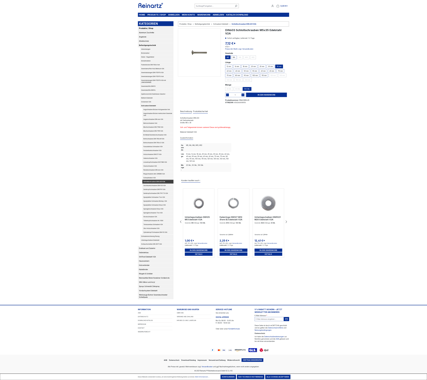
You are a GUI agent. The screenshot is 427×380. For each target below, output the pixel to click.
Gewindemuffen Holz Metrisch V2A (152, 68)
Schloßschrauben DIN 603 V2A (154, 181)
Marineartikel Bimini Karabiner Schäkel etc (154, 278)
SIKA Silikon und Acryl (147, 282)
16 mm (237, 66)
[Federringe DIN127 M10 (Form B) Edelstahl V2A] (233, 203)
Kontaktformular (234, 329)
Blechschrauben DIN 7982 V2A (153, 127)
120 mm (273, 75)
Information (144, 309)
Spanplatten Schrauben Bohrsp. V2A (155, 201)
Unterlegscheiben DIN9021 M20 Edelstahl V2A (268, 218)
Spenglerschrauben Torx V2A (153, 213)
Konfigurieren (228, 377)
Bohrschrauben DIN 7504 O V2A (153, 142)
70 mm (280, 71)
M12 (254, 57)
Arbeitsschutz (144, 41)
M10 (247, 57)
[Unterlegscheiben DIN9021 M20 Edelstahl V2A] (268, 203)
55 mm (254, 71)
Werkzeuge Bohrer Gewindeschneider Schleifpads (153, 296)
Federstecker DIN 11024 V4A (150, 65)
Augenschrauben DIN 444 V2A (153, 119)
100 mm (255, 75)
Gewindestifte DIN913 (148, 86)
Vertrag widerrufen (252, 360)
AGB (139, 313)
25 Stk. (230, 89)
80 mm (237, 75)
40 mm (229, 71)
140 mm (230, 80)
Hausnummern (144, 261)
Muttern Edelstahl (147, 98)
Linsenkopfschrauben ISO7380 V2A (155, 162)
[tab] (186, 111)
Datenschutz (143, 316)
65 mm (271, 71)
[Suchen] (236, 6)
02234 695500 (222, 317)
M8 (241, 57)
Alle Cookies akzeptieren (278, 377)
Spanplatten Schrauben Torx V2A (154, 197)
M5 (228, 57)
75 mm (229, 75)
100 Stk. (247, 89)
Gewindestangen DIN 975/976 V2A (152, 72)
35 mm (279, 66)
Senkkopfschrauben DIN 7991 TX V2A (155, 193)
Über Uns (180, 313)
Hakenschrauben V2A (150, 158)
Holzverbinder (144, 265)
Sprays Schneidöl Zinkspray (149, 286)
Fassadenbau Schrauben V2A (153, 146)
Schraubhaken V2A (149, 178)
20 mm (253, 66)
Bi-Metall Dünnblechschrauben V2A (154, 135)
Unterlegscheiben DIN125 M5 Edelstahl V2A (197, 218)
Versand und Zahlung (185, 316)
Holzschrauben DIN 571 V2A (152, 154)
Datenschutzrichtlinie (275, 328)
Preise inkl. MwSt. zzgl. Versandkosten (239, 49)
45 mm (237, 71)
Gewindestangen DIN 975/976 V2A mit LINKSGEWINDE (153, 81)
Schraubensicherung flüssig (150, 236)
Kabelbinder (143, 269)
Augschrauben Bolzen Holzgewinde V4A (156, 109)
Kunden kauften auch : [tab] (190, 180)
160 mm (248, 80)
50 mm (246, 71)
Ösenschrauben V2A (150, 166)
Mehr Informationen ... (202, 377)
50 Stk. (238, 89)
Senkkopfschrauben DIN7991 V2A (154, 189)
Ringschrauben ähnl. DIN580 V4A (154, 174)
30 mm (270, 66)
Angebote (142, 37)
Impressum (142, 324)
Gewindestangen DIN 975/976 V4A (152, 76)
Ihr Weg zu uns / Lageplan (186, 320)
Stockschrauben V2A (150, 216)
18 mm (245, 66)
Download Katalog (145, 320)
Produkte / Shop (146, 28)
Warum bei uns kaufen (188, 309)
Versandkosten (202, 243)
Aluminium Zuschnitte (146, 33)
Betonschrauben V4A (150, 123)
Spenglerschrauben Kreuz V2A (153, 209)
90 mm (246, 75)
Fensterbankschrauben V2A (152, 150)
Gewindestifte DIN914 (148, 90)
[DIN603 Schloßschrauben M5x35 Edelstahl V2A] (199, 52)
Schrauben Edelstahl (148, 106)
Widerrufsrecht (144, 332)
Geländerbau (144, 252)
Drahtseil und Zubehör (147, 248)
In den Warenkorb (266, 95)
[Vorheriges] (180, 222)
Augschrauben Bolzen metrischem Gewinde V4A (157, 114)
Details (198, 254)
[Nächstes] (286, 222)
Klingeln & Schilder (146, 274)
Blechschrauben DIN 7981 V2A (153, 131)
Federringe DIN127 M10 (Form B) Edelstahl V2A (231, 218)
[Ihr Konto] (272, 6)
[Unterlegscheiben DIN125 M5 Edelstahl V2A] (198, 203)
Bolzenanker (145, 53)
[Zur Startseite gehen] (151, 5)
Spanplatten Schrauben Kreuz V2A (154, 205)
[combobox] (214, 6)
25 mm (262, 66)
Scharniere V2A (146, 102)
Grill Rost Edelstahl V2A (147, 257)
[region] (199, 52)
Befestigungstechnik (147, 45)
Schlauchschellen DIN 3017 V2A (151, 244)
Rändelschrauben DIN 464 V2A (153, 170)
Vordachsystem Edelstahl (148, 291)
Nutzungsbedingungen (263, 330)
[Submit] (286, 319)
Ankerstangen (145, 49)
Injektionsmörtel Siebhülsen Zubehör (153, 94)
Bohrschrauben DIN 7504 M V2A (153, 139)
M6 (234, 57)
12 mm (229, 66)
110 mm (264, 75)
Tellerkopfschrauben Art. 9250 (153, 220)
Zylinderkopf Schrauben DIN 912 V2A (155, 232)
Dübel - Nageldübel (147, 57)
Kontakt (141, 328)
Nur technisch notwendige (250, 377)
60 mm (263, 71)
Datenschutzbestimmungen (274, 336)
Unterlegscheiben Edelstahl (150, 240)
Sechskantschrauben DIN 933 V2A (154, 185)
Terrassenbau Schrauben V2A (153, 224)
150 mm (239, 80)
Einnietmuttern (146, 61)
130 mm (283, 75)
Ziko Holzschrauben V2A (151, 228)
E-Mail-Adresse (261, 315)
